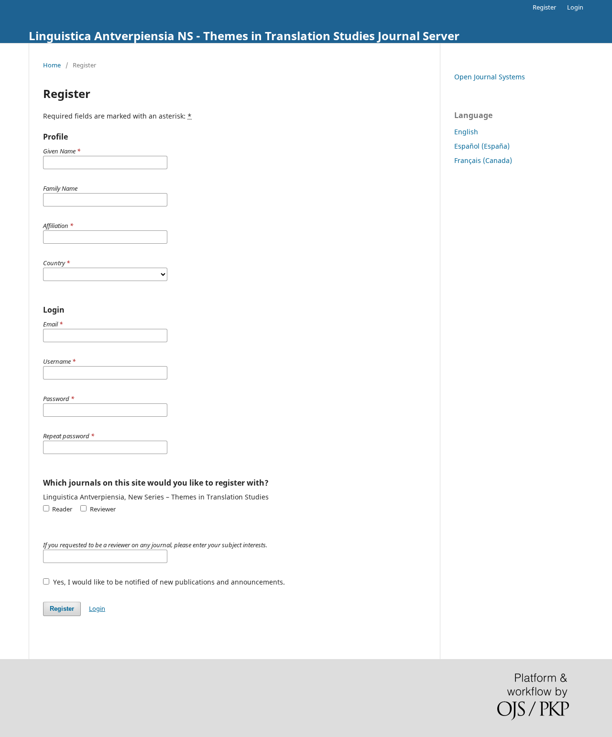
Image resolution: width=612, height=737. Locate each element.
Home (52, 65)
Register (544, 7)
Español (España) (482, 146)
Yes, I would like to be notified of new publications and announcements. (168, 581)
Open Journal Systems (489, 76)
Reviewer (101, 509)
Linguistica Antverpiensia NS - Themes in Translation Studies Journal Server (244, 35)
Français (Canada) (483, 160)
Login (575, 7)
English (466, 131)
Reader (61, 509)
